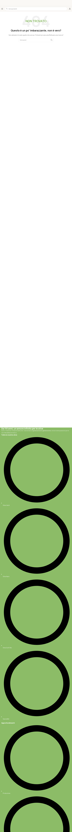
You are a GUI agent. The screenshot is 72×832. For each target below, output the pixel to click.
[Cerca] (52, 40)
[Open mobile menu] (2, 9)
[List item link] (36, 578)
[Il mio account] (70, 9)
